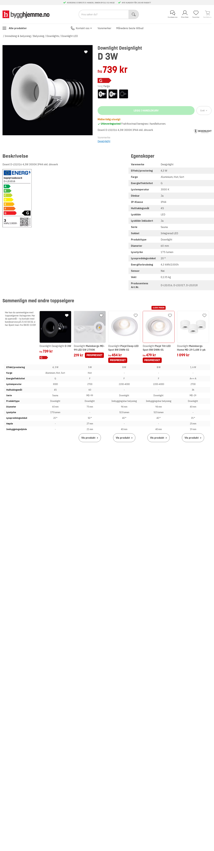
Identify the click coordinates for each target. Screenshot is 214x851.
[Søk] (134, 14)
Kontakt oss (82, 28)
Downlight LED (69, 36)
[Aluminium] (102, 94)
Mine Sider (185, 17)
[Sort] (123, 94)
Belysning (38, 36)
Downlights (52, 36)
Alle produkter (18, 28)
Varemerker (104, 28)
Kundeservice (172, 17)
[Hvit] (113, 94)
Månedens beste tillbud (129, 28)
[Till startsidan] (26, 14)
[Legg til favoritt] (85, 51)
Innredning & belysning (18, 36)
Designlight (104, 141)
